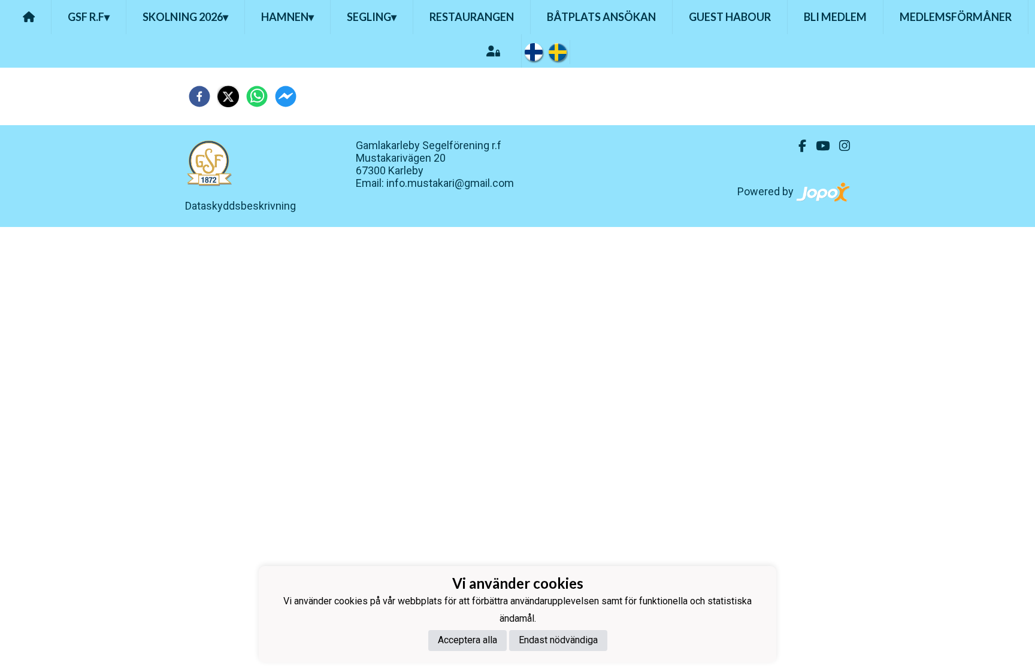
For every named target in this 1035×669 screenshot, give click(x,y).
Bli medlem (835, 16)
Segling (372, 16)
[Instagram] (840, 146)
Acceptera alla (467, 640)
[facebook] (199, 96)
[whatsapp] (257, 96)
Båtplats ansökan (601, 16)
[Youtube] (818, 146)
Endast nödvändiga (558, 640)
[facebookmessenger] (285, 96)
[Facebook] (797, 146)
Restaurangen (471, 16)
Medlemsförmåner (956, 16)
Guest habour (730, 16)
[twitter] (228, 96)
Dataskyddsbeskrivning (240, 205)
